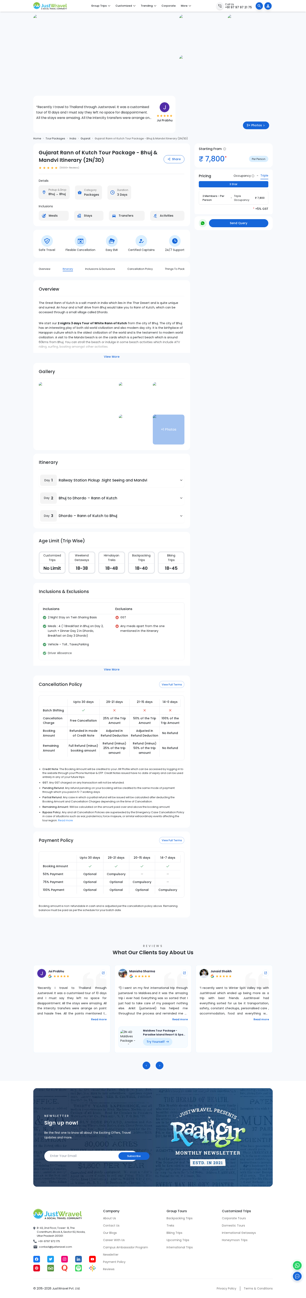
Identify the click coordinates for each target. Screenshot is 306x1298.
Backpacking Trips (180, 1218)
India (73, 138)
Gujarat (85, 138)
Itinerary (68, 269)
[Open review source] (103, 973)
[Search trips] (259, 6)
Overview (44, 269)
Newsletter (110, 1255)
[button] (48, 480)
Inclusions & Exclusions (100, 269)
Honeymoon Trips (235, 1240)
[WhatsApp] (297, 1265)
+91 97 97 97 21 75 (238, 7)
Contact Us (111, 1225)
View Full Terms (172, 684)
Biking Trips (174, 1233)
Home (37, 138)
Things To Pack (174, 269)
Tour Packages (55, 138)
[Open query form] (297, 1276)
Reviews (108, 1269)
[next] (159, 1065)
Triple (264, 176)
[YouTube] (92, 1259)
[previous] (146, 1065)
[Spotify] (78, 1268)
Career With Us (114, 1240)
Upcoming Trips (178, 1240)
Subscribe (134, 1156)
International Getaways (239, 1233)
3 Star (234, 184)
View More (111, 357)
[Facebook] (36, 1259)
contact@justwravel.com (55, 1247)
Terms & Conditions (258, 1288)
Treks (170, 1225)
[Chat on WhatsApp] (203, 223)
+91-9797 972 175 (49, 1241)
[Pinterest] (36, 1268)
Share (176, 159)
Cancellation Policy (140, 269)
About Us (109, 1218)
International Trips (180, 1247)
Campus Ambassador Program (125, 1247)
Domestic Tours (233, 1225)
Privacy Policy (226, 1288)
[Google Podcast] (92, 1268)
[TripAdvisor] (50, 1268)
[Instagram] (64, 1259)
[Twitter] (50, 1259)
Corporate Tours (234, 1218)
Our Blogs (110, 1233)
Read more (65, 820)
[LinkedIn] (78, 1259)
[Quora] (64, 1268)
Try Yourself (74, 1042)
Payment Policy (114, 1262)
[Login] (268, 6)
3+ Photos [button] (254, 125)
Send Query (238, 223)
